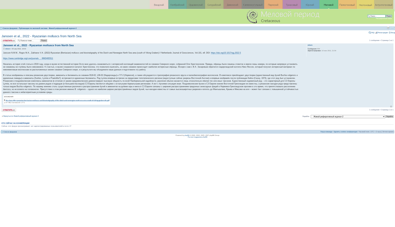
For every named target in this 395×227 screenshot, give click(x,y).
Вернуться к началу (391, 106)
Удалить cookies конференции (345, 132)
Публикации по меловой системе (33, 28)
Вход (393, 33)
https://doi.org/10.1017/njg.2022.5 (226, 53)
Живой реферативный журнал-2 (63, 28)
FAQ (372, 33)
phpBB (187, 135)
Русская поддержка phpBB (197, 137)
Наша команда (326, 132)
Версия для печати (388, 27)
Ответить (5, 39)
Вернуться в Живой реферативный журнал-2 (21, 116)
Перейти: (306, 116)
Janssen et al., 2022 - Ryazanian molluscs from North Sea (41, 36)
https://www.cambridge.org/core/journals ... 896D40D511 (28, 58)
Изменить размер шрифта (393, 27)
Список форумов (10, 28)
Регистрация (383, 33)
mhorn (7, 49)
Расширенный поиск (384, 18)
